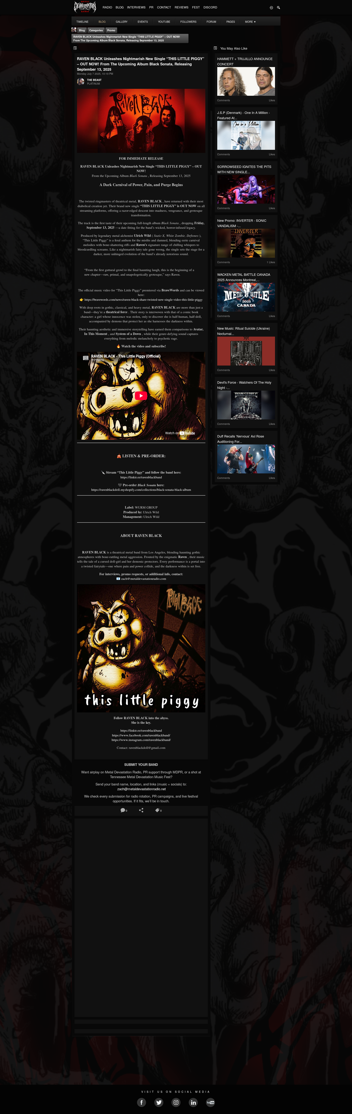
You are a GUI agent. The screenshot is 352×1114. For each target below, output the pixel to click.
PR (151, 7)
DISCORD (210, 7)
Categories (96, 30)
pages (230, 21)
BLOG (120, 7)
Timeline (82, 21)
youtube (164, 21)
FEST (196, 7)
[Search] (278, 7)
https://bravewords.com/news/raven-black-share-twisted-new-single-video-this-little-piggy (144, 299)
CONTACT (164, 7)
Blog (82, 30)
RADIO (107, 7)
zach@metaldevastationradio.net (141, 788)
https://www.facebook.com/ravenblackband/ (141, 735)
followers (188, 21)
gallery (121, 21)
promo (111, 30)
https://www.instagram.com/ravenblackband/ (141, 739)
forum (211, 21)
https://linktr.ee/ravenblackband (141, 477)
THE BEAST (94, 80)
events (143, 21)
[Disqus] (141, 870)
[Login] (271, 7)
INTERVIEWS (136, 7)
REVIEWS (181, 7)
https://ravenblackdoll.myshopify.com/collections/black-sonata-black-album (141, 489)
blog (102, 21)
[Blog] (75, 48)
